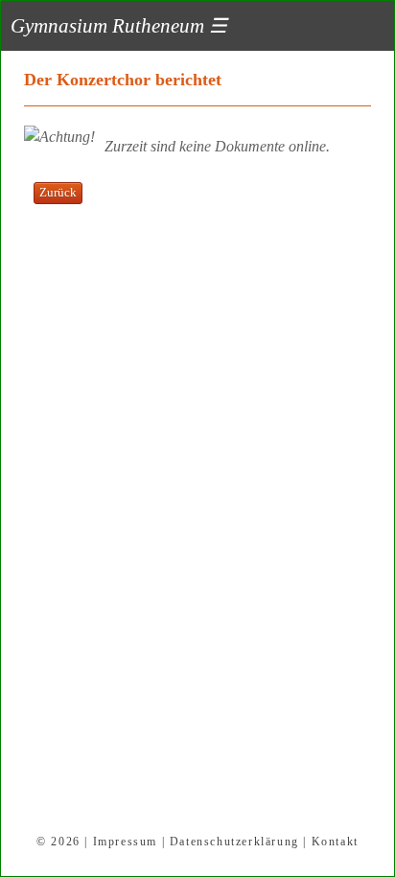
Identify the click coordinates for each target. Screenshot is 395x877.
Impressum (125, 841)
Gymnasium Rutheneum (119, 25)
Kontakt (335, 841)
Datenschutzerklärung (234, 841)
